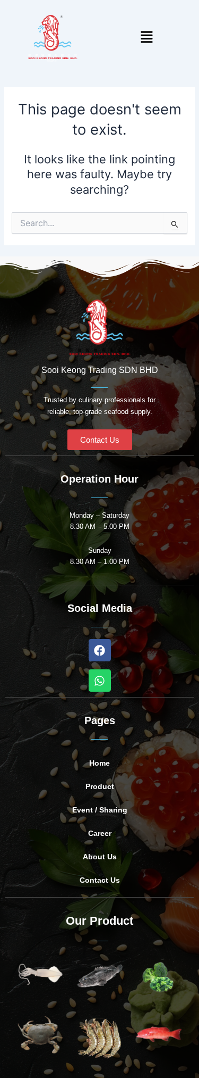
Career (99, 833)
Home (99, 763)
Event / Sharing (99, 810)
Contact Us (100, 880)
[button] (146, 38)
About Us (100, 856)
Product (99, 786)
